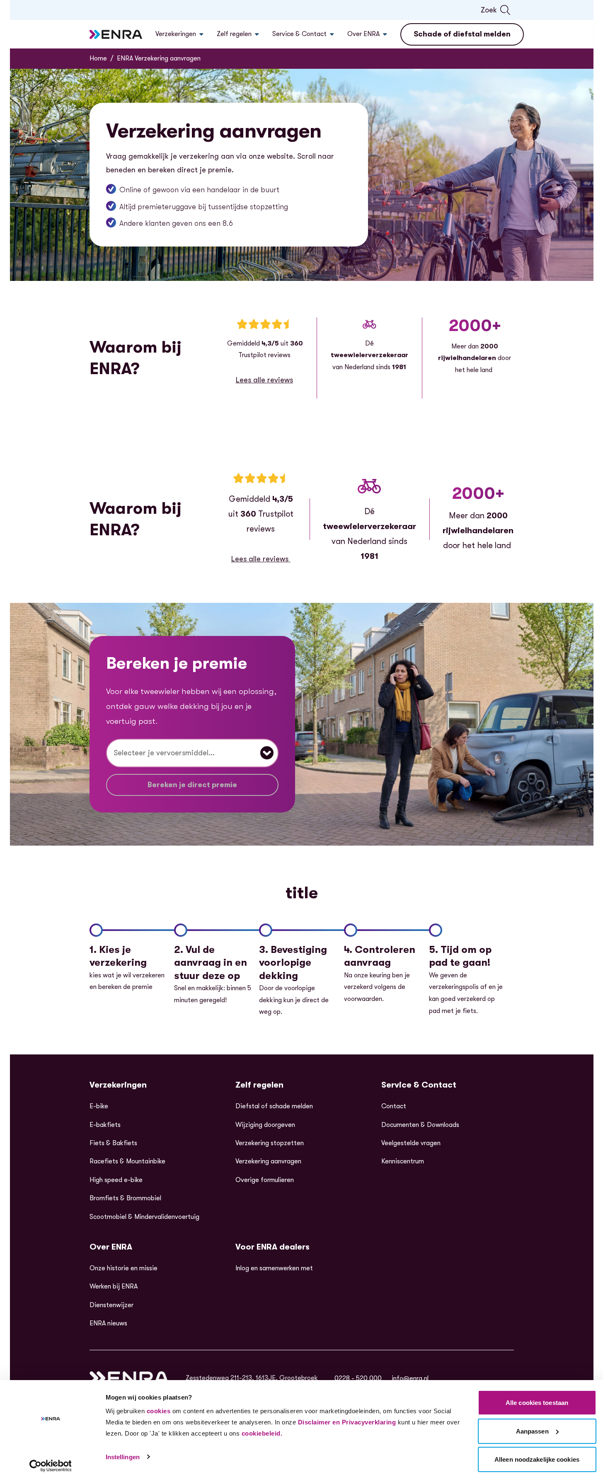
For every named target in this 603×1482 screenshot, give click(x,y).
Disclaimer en (319, 1422)
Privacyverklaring (369, 1422)
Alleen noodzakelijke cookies (536, 1459)
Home (98, 58)
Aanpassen (532, 1431)
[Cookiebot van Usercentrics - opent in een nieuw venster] (50, 1466)
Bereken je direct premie (192, 785)
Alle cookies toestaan (537, 1402)
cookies (159, 1410)
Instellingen (123, 1456)
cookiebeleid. (262, 1433)
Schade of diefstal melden (462, 34)
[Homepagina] (116, 34)
